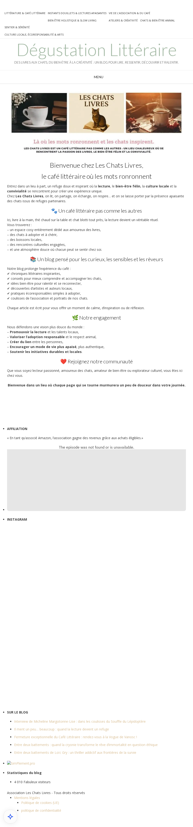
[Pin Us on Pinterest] (30, 6)
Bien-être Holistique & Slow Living (72, 20)
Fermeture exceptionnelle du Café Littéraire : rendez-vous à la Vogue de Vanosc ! (75, 737)
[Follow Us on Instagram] (19, 6)
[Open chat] (10, 816)
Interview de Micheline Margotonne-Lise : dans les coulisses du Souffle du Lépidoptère (80, 721)
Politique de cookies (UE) (40, 802)
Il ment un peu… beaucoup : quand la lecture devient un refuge (61, 729)
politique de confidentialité (41, 810)
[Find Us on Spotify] (24, 6)
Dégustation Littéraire (96, 49)
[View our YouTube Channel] (13, 6)
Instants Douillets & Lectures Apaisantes (77, 13)
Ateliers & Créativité (123, 20)
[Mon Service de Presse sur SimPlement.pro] (21, 763)
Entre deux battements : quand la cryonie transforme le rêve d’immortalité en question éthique (86, 744)
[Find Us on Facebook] (5, 6)
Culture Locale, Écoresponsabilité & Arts (34, 34)
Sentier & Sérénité (17, 27)
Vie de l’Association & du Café (129, 13)
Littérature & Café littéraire (24, 13)
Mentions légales (27, 797)
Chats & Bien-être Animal (157, 20)
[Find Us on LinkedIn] (36, 6)
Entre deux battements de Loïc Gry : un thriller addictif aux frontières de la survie (75, 752)
